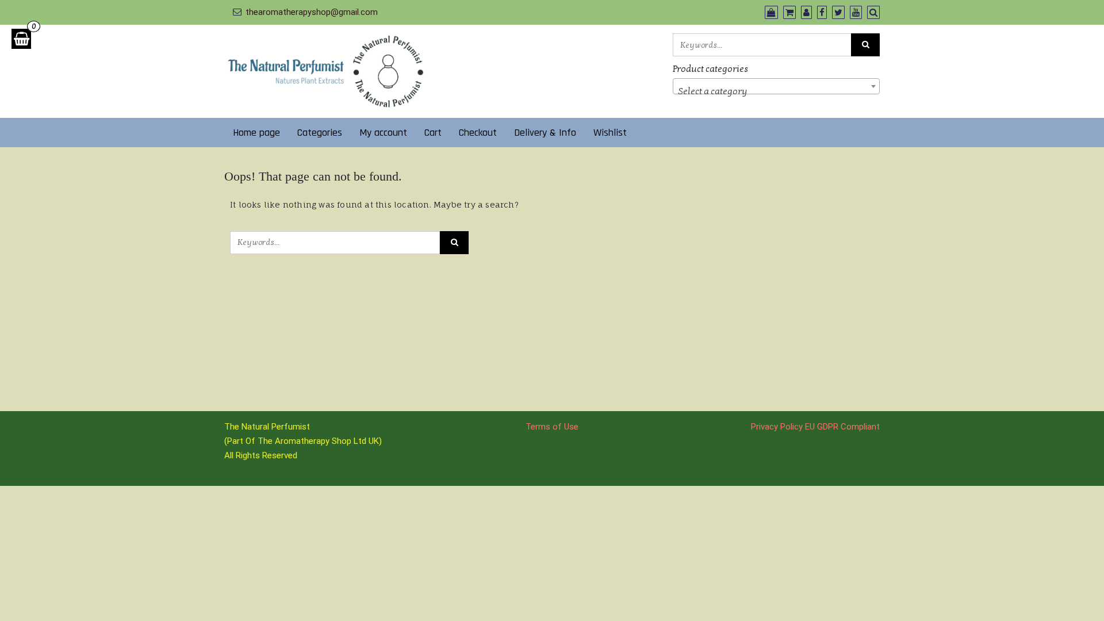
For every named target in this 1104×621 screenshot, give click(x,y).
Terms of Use (552, 426)
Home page (256, 132)
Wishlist (610, 132)
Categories (319, 132)
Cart (433, 132)
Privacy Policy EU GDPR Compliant (815, 426)
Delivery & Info (545, 132)
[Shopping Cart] (21, 39)
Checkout (478, 132)
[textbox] (776, 91)
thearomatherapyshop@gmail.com (312, 12)
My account (383, 132)
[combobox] (776, 86)
